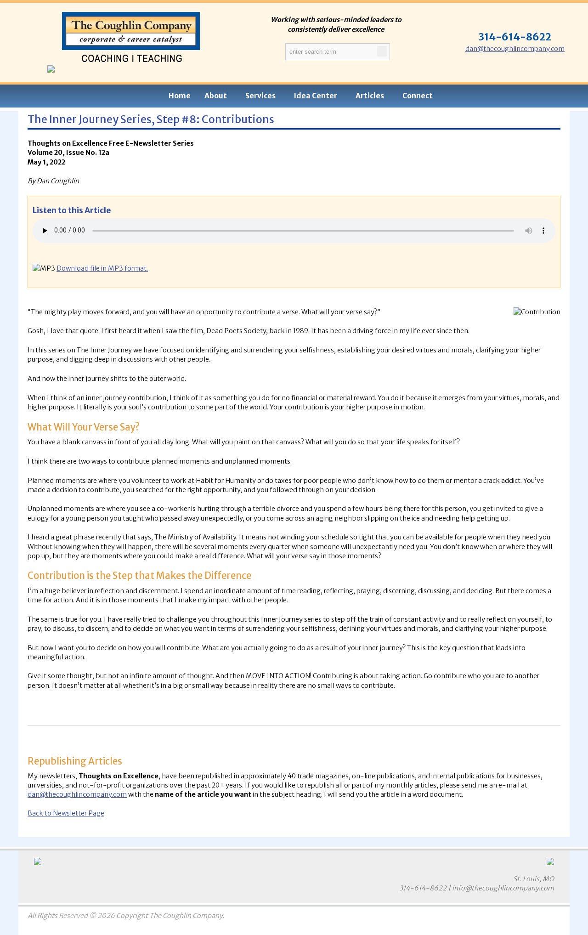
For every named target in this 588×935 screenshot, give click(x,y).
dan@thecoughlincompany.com (515, 49)
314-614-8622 (423, 888)
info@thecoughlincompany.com (503, 888)
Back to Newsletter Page (66, 813)
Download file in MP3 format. (102, 268)
